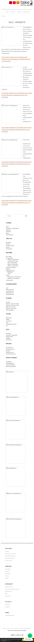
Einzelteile (8, 242)
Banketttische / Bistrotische (14, 276)
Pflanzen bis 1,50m (10, 306)
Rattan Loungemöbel (13, 264)
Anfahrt (6, 578)
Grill (7, 288)
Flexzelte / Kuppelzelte (11, 335)
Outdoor (8, 269)
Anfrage (7, 11)
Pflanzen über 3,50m (11, 308)
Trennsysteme (9, 280)
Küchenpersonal (10, 349)
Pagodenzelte (9, 336)
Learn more (8, 640)
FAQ (6, 593)
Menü (7, 233)
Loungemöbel (9, 258)
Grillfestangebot (10, 363)
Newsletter (7, 604)
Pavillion (8, 338)
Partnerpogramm (27, 628)
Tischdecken (9, 248)
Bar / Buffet (9, 256)
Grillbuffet (8, 231)
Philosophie (7, 569)
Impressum (7, 573)
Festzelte (8, 333)
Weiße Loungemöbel (13, 265)
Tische (7, 275)
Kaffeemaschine (10, 289)
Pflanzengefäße (10, 310)
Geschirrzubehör (10, 245)
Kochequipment (10, 291)
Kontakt (7, 576)
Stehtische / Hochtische (13, 278)
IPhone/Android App (9, 615)
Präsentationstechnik (11, 324)
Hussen (8, 247)
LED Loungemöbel (12, 262)
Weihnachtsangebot (11, 366)
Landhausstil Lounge (13, 261)
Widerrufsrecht (8, 591)
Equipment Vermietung (10, 553)
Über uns (7, 571)
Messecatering (9, 234)
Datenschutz (8, 596)
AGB (12, 628)
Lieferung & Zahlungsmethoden (12, 589)
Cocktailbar (9, 361)
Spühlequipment (10, 294)
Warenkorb (26, 11)
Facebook (7, 607)
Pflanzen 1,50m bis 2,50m (12, 303)
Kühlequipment (9, 292)
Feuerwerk (8, 321)
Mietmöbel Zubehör (11, 267)
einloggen (19, 9)
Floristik (8, 302)
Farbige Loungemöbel (13, 259)
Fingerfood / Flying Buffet (12, 228)
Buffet (7, 226)
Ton (7, 325)
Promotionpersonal (10, 354)
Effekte (7, 319)
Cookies (4, 628)
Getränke (8, 230)
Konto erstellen (28, 9)
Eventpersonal (9, 347)
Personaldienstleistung (10, 556)
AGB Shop (19, 11)
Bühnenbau (9, 317)
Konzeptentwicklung (9, 558)
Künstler (8, 350)
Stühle (9, 273)
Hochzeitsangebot (10, 364)
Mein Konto (12, 11)
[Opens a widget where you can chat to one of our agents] (28, 639)
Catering (7, 551)
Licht (7, 322)
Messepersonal (10, 352)
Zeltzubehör (9, 339)
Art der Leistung (8, 586)
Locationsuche (8, 560)
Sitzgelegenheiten (10, 270)
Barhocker (10, 272)
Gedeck (8, 244)
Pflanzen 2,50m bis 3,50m (12, 305)
